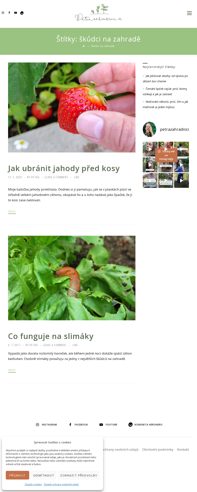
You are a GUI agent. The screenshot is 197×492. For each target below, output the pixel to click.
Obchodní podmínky (158, 449)
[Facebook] (9, 12)
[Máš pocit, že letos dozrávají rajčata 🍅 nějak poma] (165, 164)
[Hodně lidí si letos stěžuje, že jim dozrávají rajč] (150, 164)
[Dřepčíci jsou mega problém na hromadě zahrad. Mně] (150, 180)
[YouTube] (15, 12)
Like (76, 177)
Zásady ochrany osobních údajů (61, 484)
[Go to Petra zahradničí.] (84, 46)
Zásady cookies (33, 484)
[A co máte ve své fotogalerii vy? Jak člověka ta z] (165, 149)
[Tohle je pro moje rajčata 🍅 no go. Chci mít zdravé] (165, 180)
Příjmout (17, 475)
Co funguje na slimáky (50, 336)
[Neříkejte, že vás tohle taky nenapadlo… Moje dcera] (181, 164)
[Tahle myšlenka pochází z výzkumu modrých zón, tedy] (181, 180)
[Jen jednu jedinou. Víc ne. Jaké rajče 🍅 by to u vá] (150, 149)
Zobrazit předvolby (78, 475)
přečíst (12, 211)
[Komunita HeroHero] (21, 12)
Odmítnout (43, 475)
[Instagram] (2, 12)
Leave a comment (56, 177)
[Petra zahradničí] (98, 12)
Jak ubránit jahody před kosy (64, 168)
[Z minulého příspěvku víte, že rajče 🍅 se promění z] (181, 149)
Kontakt (183, 449)
